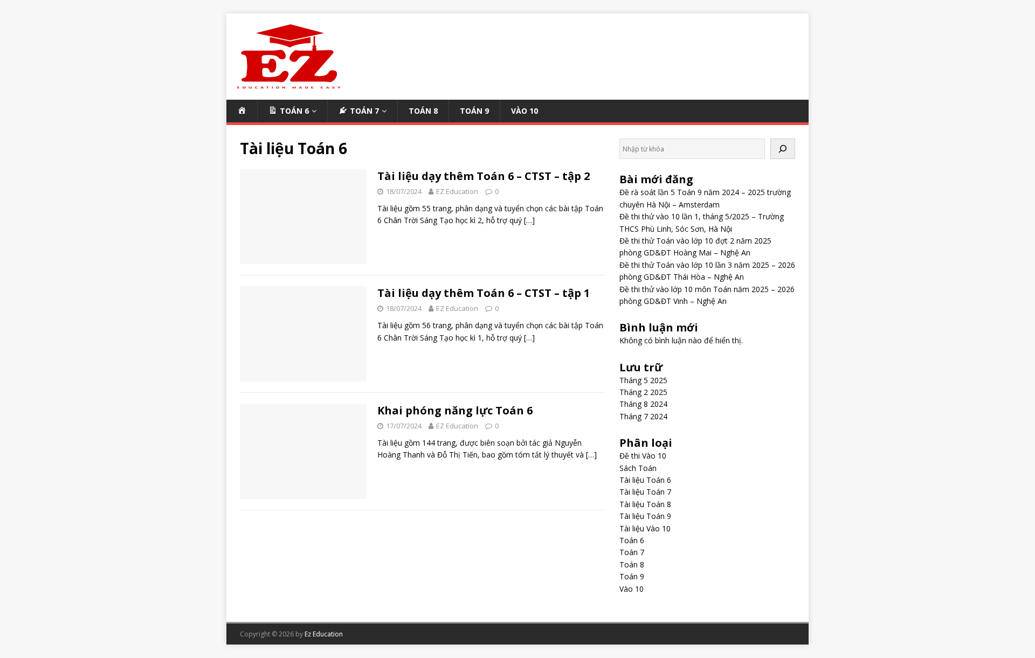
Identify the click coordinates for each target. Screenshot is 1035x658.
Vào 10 (524, 111)
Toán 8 (423, 111)
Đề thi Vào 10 (642, 456)
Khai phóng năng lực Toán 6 (455, 410)
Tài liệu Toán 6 (645, 480)
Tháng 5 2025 (643, 380)
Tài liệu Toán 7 (645, 492)
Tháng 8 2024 (643, 404)
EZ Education (457, 191)
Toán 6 (631, 540)
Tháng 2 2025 (643, 392)
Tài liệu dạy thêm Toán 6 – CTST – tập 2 (483, 176)
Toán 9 (474, 111)
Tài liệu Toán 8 (645, 504)
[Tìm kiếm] (782, 148)
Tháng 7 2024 (643, 416)
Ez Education (324, 634)
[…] (529, 220)
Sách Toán (638, 468)
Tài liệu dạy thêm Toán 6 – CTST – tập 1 (483, 293)
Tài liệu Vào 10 (645, 528)
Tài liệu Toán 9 (645, 516)
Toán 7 (631, 552)
